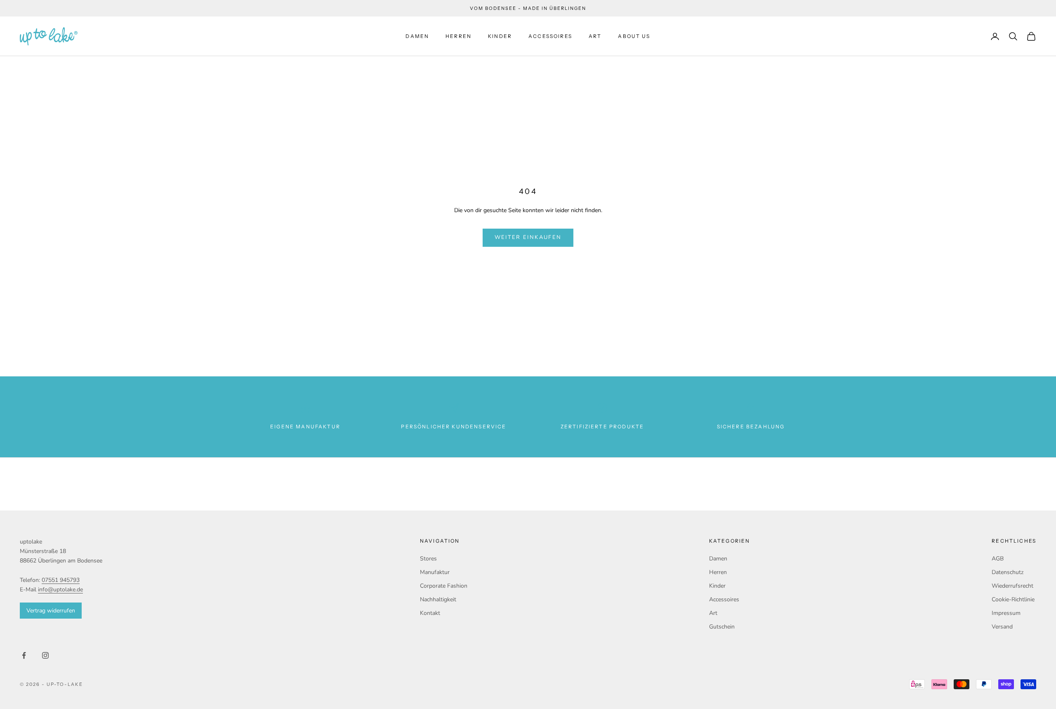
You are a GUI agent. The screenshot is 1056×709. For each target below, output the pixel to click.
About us (634, 36)
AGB (998, 558)
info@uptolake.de (60, 589)
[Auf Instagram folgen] (45, 655)
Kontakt (430, 613)
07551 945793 (61, 580)
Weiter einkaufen (528, 237)
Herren (458, 36)
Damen (417, 36)
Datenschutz (1007, 572)
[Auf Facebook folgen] (24, 655)
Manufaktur (435, 572)
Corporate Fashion (443, 586)
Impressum (1006, 613)
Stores (428, 558)
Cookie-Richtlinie (1013, 599)
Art (595, 36)
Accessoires (550, 36)
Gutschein (722, 627)
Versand (1002, 627)
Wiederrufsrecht (1012, 586)
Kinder (500, 36)
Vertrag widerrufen (50, 610)
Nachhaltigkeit (438, 599)
